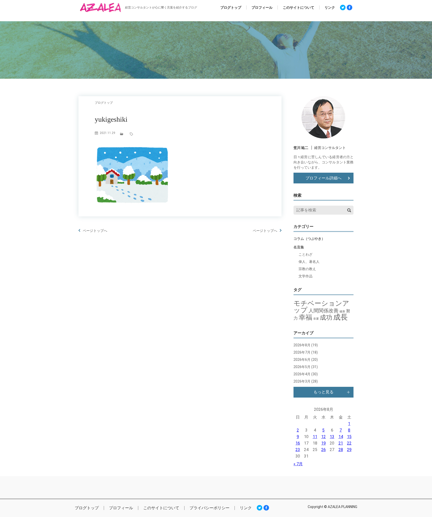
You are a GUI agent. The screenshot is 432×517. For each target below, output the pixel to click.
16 (298, 443)
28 (340, 449)
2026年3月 (302, 381)
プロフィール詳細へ (324, 178)
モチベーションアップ (321, 306)
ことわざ (305, 254)
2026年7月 (302, 352)
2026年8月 (302, 345)
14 (340, 436)
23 (298, 449)
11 (315, 436)
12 (323, 436)
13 (332, 436)
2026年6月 (302, 360)
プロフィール (262, 7)
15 (349, 436)
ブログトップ (230, 7)
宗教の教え (307, 269)
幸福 (305, 317)
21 (340, 443)
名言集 (299, 247)
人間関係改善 (323, 311)
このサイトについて (298, 7)
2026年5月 (302, 367)
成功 (326, 317)
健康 (342, 311)
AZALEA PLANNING (342, 507)
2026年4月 (302, 374)
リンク (329, 7)
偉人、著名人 (309, 261)
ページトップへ (95, 231)
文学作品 (305, 276)
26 (323, 449)
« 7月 (298, 464)
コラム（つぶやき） (309, 238)
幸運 (316, 318)
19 (323, 443)
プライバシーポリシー (210, 508)
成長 (340, 317)
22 (349, 443)
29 (349, 449)
